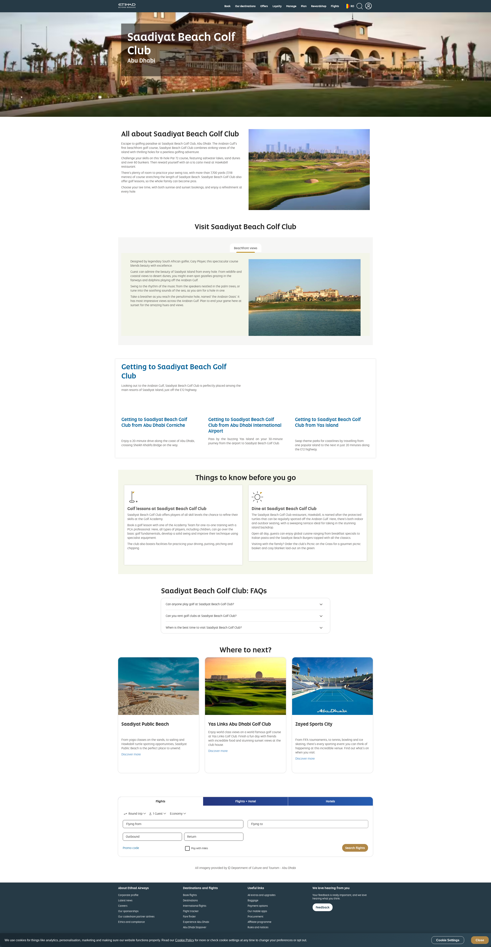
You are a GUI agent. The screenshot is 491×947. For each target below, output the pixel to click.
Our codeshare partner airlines (136, 916)
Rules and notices (258, 927)
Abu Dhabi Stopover (194, 927)
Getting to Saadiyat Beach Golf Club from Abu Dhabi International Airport (244, 425)
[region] (245, 940)
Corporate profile (128, 895)
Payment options (258, 905)
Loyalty (277, 6)
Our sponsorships (128, 911)
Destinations (190, 900)
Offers (264, 6)
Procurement (255, 916)
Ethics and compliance (131, 922)
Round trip (136, 813)
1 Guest (158, 813)
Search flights (355, 848)
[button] (349, 6)
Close (480, 940)
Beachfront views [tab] (245, 248)
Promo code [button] (131, 848)
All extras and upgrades (261, 895)
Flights (335, 6)
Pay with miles (199, 848)
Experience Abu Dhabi (196, 922)
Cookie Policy (184, 940)
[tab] (160, 801)
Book (227, 6)
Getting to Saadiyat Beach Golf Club (173, 371)
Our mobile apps (257, 911)
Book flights (190, 895)
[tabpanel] (245, 294)
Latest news (125, 900)
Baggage (253, 900)
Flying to (257, 824)
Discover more (131, 754)
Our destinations (245, 6)
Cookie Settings (447, 940)
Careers (122, 905)
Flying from (133, 824)
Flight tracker (191, 911)
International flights (194, 905)
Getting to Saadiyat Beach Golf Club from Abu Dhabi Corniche (154, 422)
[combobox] (135, 813)
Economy (176, 813)
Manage (291, 6)
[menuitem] (227, 6)
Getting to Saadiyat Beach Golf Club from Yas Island (328, 422)
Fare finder (189, 916)
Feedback (323, 907)
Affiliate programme (259, 922)
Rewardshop (318, 6)
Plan (303, 6)
